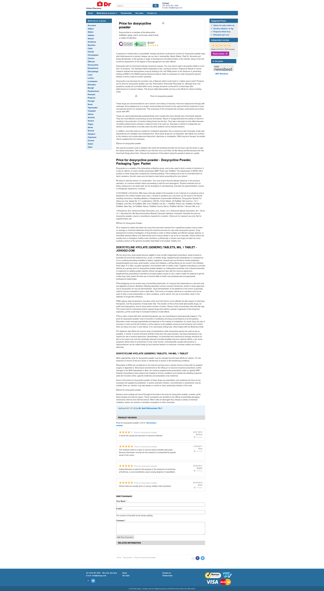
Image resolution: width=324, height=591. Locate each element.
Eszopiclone (93, 68)
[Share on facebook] (198, 558)
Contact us (152, 13)
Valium (90, 114)
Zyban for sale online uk (223, 25)
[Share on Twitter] (203, 558)
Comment (121, 520)
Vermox (91, 121)
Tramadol (92, 111)
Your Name (121, 501)
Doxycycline (93, 65)
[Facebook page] (88, 581)
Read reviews (218, 53)
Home (90, 13)
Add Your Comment (125, 537)
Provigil (91, 101)
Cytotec (91, 58)
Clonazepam (93, 55)
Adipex (91, 29)
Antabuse (92, 42)
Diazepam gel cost (221, 35)
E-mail (119, 508)
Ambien (91, 35)
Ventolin (91, 117)
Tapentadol (92, 108)
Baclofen (91, 45)
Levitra (91, 78)
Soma (90, 104)
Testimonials (126, 13)
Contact (165, 3)
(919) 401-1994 (94, 573)
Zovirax (91, 140)
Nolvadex (92, 85)
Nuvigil (91, 88)
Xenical (91, 131)
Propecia (91, 98)
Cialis (90, 48)
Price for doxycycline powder (145, 557)
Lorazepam (92, 81)
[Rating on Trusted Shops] (221, 45)
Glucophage (93, 71)
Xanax (90, 127)
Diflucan (91, 61)
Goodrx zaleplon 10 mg (223, 28)
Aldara (90, 32)
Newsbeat (221, 73)
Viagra (90, 124)
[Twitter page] (93, 581)
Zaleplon (91, 134)
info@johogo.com (175, 7)
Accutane (92, 25)
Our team (139, 13)
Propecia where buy (221, 31)
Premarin (91, 94)
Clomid (91, 52)
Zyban (90, 144)
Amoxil (91, 38)
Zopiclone (92, 137)
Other (90, 147)
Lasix (90, 75)
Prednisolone (93, 91)
